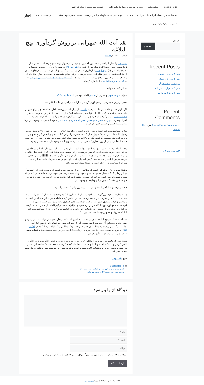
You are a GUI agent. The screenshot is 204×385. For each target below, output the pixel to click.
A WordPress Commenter (166, 125)
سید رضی (122, 63)
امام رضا (109, 120)
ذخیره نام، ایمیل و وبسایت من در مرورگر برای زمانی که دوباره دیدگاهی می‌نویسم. (83, 354)
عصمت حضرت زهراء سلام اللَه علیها (87, 7)
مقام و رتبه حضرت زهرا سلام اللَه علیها (126, 7)
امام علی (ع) (72, 66)
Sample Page (170, 7)
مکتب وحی (117, 258)
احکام (32, 226)
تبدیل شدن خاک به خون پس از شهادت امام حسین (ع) (102, 269)
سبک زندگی (153, 7)
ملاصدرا (83, 109)
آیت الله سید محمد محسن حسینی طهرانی (51, 77)
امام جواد (75, 120)
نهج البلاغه (101, 70)
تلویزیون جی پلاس (171, 150)
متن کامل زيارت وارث (169, 92)
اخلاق (124, 230)
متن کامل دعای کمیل (169, 78)
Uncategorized (117, 266)
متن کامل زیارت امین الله (167, 88)
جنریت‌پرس (89, 380)
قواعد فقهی (114, 95)
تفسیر (93, 95)
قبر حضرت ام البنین (44, 15)
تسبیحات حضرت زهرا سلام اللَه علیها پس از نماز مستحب (152, 15)
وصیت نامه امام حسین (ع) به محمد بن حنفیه (105, 272)
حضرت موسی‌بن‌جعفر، (92, 120)
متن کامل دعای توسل (169, 74)
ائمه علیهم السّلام (65, 95)
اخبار (27, 15)
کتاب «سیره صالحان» (113, 81)
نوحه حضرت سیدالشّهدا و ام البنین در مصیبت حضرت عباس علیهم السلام (90, 15)
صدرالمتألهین (120, 116)
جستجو (176, 40)
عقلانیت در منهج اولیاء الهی (165, 23)
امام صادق (63, 120)
